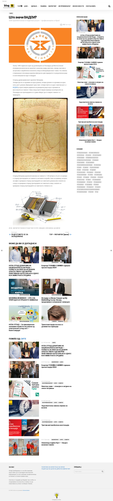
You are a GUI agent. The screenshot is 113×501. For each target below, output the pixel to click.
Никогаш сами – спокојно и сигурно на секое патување (56, 387)
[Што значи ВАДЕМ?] (111, 250)
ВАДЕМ (15, 87)
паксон (90, 182)
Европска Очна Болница (85, 160)
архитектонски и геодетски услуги (26, 228)
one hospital (97, 155)
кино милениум (82, 174)
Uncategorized (24, 295)
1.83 (11, 228)
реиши (96, 184)
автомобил (81, 162)
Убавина (43, 6)
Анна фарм (81, 157)
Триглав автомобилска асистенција (55, 425)
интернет (90, 172)
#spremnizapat (83, 152)
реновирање (82, 187)
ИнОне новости (78, 6)
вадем (42, 228)
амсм (80, 167)
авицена (96, 160)
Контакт (4, 1)
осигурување (82, 182)
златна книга (82, 172)
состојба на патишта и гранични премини (89, 189)
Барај (109, 6)
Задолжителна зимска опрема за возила (54, 406)
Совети (54, 321)
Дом (25, 6)
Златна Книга (91, 6)
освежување (97, 179)
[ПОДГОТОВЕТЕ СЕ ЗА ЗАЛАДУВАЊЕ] (2, 250)
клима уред (99, 174)
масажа (94, 177)
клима (91, 174)
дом (80, 170)
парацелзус (98, 182)
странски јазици (83, 192)
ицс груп (98, 172)
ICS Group (81, 155)
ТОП (19, 6)
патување (81, 184)
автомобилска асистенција (85, 165)
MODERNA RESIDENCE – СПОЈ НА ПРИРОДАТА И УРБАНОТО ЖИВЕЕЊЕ (23, 299)
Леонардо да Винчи (53, 228)
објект (89, 179)
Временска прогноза (92, 157)
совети (98, 187)
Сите (21, 262)
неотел (101, 177)
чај (97, 192)
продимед (89, 184)
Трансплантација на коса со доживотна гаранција (52, 325)
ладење (87, 177)
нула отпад (81, 179)
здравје (93, 170)
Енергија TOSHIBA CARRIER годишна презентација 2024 (55, 266)
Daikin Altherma (94, 152)
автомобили (91, 162)
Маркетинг (52, 6)
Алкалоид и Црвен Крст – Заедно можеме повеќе (54, 444)
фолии (91, 192)
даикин (86, 167)
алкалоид (97, 165)
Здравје (34, 6)
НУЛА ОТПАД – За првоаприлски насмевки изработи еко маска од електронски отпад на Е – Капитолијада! (21, 327)
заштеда (86, 170)
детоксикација (95, 167)
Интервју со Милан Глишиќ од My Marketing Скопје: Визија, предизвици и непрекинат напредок (55, 300)
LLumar (89, 155)
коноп (80, 177)
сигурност (90, 187)
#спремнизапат (64, 6)
